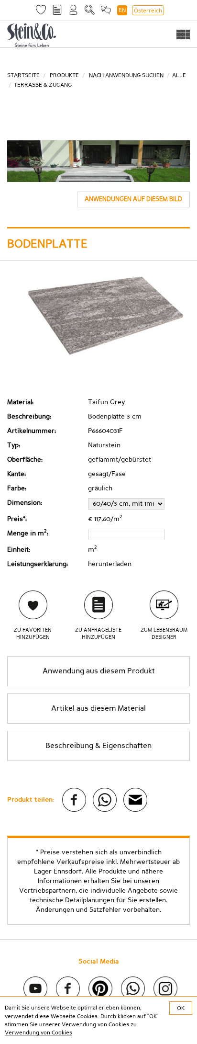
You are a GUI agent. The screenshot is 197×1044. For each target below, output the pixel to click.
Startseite (23, 75)
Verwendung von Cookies (38, 1032)
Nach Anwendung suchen (126, 75)
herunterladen (109, 564)
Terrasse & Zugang (43, 85)
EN (122, 10)
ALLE (179, 75)
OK (181, 1008)
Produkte (64, 75)
